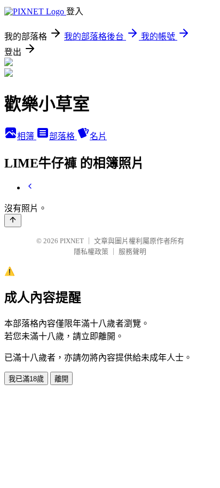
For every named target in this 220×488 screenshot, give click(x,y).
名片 (98, 136)
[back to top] (12, 220)
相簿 (26, 136)
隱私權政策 (91, 251)
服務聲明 (132, 251)
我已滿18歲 (26, 379)
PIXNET (72, 241)
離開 (61, 379)
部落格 (63, 136)
